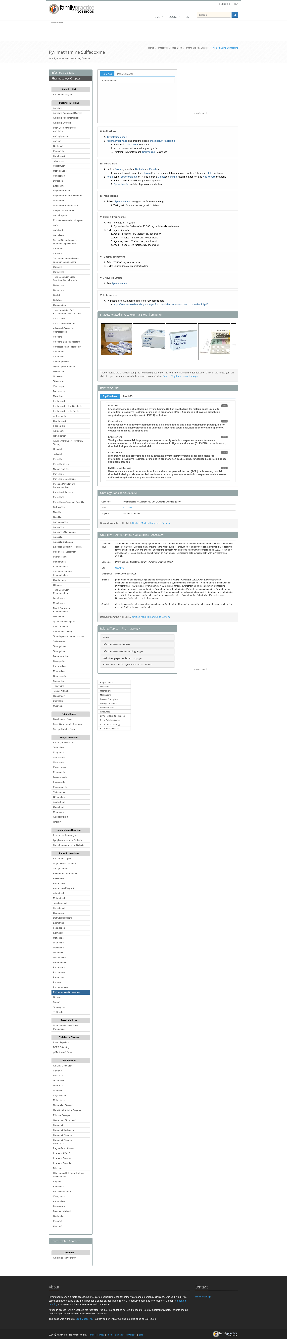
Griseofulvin (59, 796)
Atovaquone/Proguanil (63, 888)
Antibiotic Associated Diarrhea (67, 112)
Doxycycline (59, 661)
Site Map (119, 1334)
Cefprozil (57, 266)
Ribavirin (57, 1168)
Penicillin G (58, 473)
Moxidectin (58, 947)
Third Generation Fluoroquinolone (61, 591)
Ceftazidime (59, 318)
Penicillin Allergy (61, 464)
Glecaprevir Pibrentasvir (64, 1120)
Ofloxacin (57, 584)
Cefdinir (56, 295)
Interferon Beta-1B (62, 1163)
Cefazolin (57, 225)
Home (156, 16)
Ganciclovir (58, 1080)
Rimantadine (59, 1206)
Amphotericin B (60, 816)
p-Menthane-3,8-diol (62, 1052)
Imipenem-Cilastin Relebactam (68, 195)
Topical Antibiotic (61, 690)
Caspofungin (59, 806)
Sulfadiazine (59, 641)
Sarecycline (58, 681)
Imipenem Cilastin (61, 190)
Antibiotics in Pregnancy (65, 1257)
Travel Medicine (69, 1020)
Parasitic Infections (69, 853)
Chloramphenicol (61, 361)
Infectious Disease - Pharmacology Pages (123, 651)
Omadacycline (60, 676)
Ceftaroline (58, 356)
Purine (173, 176)
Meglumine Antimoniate (64, 863)
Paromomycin (59, 962)
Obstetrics (69, 1252)
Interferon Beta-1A (62, 1158)
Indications (105, 686)
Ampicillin (57, 536)
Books (173, 16)
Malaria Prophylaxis (117, 140)
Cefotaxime (58, 285)
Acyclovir (57, 1181)
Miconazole (58, 762)
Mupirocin (57, 705)
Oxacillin (57, 517)
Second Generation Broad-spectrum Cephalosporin (66, 260)
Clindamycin (59, 165)
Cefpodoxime (59, 304)
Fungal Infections (69, 737)
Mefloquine (58, 937)
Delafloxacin (59, 616)
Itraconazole (59, 782)
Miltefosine (58, 942)
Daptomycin (59, 391)
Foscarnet (58, 1075)
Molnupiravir (59, 1100)
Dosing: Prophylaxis (109, 699)
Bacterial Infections (69, 102)
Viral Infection (69, 1060)
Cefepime (57, 336)
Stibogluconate (60, 868)
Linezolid (57, 449)
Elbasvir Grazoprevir (63, 1115)
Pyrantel (57, 982)
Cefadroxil (58, 230)
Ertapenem (58, 185)
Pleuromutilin (59, 561)
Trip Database (110, 396)
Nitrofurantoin (59, 435)
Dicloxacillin (59, 507)
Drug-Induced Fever (62, 719)
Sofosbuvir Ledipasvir (63, 1129)
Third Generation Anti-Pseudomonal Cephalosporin (67, 311)
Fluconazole (59, 772)
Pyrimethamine (60, 987)
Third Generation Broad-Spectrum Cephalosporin (65, 278)
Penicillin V (58, 497)
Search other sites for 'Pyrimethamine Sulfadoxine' (128, 664)
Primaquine (58, 977)
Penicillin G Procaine (63, 492)
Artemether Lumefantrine (65, 873)
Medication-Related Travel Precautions (65, 1027)
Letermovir (58, 1085)
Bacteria (139, 169)
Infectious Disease (62, 72)
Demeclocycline (60, 656)
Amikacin (57, 140)
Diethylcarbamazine (62, 917)
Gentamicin (58, 145)
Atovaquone (59, 883)
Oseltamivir (58, 1216)
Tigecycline (58, 685)
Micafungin (58, 811)
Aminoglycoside (60, 136)
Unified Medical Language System (151, 523)
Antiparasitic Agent (62, 858)
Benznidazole (59, 908)
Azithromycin (59, 416)
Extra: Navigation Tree (110, 728)
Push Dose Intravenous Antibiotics (64, 129)
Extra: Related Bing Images (112, 715)
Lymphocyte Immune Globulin (67, 840)
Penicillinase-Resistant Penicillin (68, 502)
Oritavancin (58, 376)
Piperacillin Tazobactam (64, 551)
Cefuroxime (58, 271)
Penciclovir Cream (62, 1191)
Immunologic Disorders (69, 830)
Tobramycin (58, 160)
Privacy (100, 1334)
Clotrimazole (59, 757)
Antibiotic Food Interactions (66, 117)
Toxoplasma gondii (117, 137)
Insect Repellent (61, 1042)
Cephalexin (58, 235)
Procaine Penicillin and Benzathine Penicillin (64, 485)
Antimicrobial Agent (62, 94)
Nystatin (57, 821)
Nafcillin (57, 512)
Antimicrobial (69, 89)
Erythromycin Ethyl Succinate (67, 406)
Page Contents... (107, 682)
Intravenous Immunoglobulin (66, 835)
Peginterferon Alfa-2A (63, 1148)
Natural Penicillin (61, 469)
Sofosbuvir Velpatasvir (64, 1134)
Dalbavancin (59, 371)
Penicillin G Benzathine (64, 478)
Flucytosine (58, 752)
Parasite (153, 169)
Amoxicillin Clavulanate (64, 531)
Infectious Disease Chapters (116, 644)
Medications (105, 694)
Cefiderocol (58, 351)
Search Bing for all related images (180, 376)
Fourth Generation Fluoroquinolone (61, 610)
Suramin (57, 1002)
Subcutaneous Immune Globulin (68, 844)
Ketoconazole (59, 767)
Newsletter (131, 1334)
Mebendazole (59, 898)
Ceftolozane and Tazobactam (67, 346)
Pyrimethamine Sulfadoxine (66, 992)
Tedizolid (57, 454)
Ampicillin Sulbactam (63, 541)
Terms (92, 1334)
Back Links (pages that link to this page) (122, 658)
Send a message (203, 1296)
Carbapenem (59, 175)
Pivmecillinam (60, 556)
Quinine (56, 997)
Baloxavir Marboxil (62, 1211)
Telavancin (58, 381)
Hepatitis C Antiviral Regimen (67, 1110)
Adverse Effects (107, 707)
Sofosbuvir (58, 1125)
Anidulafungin (59, 801)
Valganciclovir (59, 1095)
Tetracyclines (59, 646)
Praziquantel (59, 972)
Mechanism (105, 690)
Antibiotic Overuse (62, 122)
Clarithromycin (60, 421)
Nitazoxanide (59, 957)
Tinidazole (58, 1012)
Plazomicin (58, 150)
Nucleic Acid (209, 176)
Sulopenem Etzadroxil (63, 210)
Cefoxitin (57, 253)
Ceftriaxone (58, 290)
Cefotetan (57, 248)
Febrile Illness (69, 713)
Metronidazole (60, 170)
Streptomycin (59, 155)
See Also (107, 73)
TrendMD (128, 396)
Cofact (161, 176)
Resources (105, 711)
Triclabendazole (60, 903)
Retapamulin (59, 695)
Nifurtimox (58, 952)
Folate (118, 169)
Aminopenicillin (60, 521)
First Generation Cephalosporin (68, 220)
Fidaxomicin (59, 425)
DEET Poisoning (61, 1047)
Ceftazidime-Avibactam (64, 323)
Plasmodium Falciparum (163, 140)
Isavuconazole (60, 777)
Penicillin (57, 459)
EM (188, 16)
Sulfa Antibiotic (60, 626)
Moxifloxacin (59, 603)
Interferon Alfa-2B (61, 1153)
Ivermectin (58, 932)
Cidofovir (57, 1070)
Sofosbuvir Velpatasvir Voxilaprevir (64, 1141)
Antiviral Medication (62, 1065)
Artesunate (58, 878)
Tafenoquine (59, 1007)
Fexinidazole (59, 927)
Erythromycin (59, 401)
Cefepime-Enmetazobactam (66, 341)
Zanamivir (58, 1226)
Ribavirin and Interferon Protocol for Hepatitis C (68, 1174)
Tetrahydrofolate (128, 176)
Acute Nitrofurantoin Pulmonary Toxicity (68, 442)
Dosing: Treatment (108, 703)
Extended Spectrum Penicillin (67, 546)
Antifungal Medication (63, 742)
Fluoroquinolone (60, 566)
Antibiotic (57, 107)
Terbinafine (58, 747)
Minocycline (59, 671)
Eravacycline (59, 666)
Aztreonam (58, 430)
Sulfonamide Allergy (62, 631)
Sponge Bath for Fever (64, 729)
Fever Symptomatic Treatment (67, 724)
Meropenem (58, 200)
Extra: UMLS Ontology (110, 724)
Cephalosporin (60, 215)
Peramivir (57, 1221)
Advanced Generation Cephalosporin (63, 330)
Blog (141, 1334)
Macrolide (57, 396)
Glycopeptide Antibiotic (64, 366)
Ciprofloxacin (59, 579)
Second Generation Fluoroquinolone (62, 573)
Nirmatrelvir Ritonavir (63, 1105)
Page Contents (125, 73)
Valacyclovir (59, 1196)
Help (236, 3)
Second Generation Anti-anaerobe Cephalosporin (65, 241)
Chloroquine (58, 913)
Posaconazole (60, 787)
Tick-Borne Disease (69, 1037)
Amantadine (59, 1201)
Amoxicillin (58, 526)
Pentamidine (59, 967)
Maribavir (57, 1090)
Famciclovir (58, 1186)
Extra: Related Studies (110, 720)
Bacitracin (58, 700)
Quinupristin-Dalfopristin (64, 621)
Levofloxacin (59, 598)
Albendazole (59, 893)
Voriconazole (59, 791)
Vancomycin (59, 386)
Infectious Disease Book (170, 47)
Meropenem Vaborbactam (65, 205)
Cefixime (57, 300)
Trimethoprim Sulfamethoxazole (68, 636)
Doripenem (58, 180)
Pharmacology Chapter (197, 47)
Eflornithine (58, 922)
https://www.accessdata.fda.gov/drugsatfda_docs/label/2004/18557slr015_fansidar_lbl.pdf (160, 304)
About (109, 1334)
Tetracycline (59, 651)
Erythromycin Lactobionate (66, 411)
